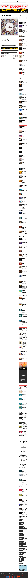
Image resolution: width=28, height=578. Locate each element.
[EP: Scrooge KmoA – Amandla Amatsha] (20, 156)
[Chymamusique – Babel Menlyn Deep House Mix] (20, 432)
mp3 (8, 53)
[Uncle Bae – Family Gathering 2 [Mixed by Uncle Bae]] (20, 509)
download (24, 542)
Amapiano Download (23, 443)
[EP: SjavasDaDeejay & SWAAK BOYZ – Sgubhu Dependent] (20, 57)
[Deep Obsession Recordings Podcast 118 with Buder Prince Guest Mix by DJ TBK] (20, 490)
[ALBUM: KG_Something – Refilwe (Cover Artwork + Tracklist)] (20, 222)
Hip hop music (24, 549)
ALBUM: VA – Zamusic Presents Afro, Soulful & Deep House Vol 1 (24, 291)
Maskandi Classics (21, 553)
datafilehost (21, 538)
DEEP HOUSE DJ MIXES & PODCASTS (22, 468)
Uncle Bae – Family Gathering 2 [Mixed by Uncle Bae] (24, 509)
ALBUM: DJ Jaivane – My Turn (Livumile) (24, 117)
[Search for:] (23, 18)
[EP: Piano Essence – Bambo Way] (20, 152)
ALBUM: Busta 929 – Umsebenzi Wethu (24, 113)
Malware (5, 53)
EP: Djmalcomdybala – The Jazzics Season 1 (24, 148)
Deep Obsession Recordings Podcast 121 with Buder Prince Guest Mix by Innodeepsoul (24, 480)
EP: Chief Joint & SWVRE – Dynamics (24, 162)
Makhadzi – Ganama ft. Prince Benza (24, 185)
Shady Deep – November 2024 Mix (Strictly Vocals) (24, 423)
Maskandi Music (21, 556)
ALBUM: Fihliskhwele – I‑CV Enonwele (24, 139)
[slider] (17, 45)
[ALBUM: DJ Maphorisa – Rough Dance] (20, 69)
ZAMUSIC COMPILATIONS (22, 279)
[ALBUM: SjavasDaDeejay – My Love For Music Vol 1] (20, 98)
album (23, 527)
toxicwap (20, 560)
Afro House (20, 520)
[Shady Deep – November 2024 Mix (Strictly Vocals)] (20, 423)
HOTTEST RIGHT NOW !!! (22, 20)
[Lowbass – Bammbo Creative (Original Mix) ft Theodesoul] (20, 408)
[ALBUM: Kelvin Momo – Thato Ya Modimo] (20, 61)
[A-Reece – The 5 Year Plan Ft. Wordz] (20, 198)
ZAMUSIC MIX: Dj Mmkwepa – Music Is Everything (24, 359)
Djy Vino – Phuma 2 (24, 390)
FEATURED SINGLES (21, 166)
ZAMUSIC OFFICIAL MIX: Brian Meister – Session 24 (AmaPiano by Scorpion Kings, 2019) (24, 299)
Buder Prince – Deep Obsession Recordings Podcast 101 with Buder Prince (24, 500)
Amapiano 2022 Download (23, 440)
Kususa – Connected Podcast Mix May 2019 (24, 485)
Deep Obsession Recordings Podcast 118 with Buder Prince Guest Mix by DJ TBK (24, 490)
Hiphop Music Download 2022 (23, 457)
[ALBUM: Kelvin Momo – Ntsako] (20, 78)
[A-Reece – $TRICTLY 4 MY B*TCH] (20, 202)
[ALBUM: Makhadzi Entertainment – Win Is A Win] (20, 65)
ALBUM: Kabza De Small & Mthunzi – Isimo (24, 121)
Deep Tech (20, 542)
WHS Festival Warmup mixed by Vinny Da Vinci (24, 471)
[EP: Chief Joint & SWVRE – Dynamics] (20, 163)
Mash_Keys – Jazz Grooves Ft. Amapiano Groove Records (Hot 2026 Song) (24, 31)
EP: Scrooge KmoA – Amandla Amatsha (24, 155)
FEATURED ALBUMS (21, 236)
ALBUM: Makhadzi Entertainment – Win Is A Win (24, 65)
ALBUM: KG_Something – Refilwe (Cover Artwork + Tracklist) (24, 222)
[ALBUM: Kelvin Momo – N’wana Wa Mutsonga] (20, 36)
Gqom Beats (25, 546)
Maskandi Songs (21, 557)
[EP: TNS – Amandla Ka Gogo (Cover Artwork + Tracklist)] (20, 218)
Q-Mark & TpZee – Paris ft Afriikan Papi (24, 172)
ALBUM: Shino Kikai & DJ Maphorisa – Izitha (24, 102)
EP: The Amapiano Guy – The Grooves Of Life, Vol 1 (24, 26)
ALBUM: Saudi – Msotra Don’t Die (24, 106)
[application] (9, 45)
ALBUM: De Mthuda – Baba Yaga (24, 109)
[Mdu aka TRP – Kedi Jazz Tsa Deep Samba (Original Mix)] (20, 399)
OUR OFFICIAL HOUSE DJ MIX (23, 295)
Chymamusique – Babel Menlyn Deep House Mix (24, 432)
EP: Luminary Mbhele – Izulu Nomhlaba (24, 131)
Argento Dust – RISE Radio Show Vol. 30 (24, 504)
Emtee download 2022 (23, 452)
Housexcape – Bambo (24, 394)
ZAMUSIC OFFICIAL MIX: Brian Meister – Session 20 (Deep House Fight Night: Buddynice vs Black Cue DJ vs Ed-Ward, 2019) (24, 322)
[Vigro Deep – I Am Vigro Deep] (20, 169)
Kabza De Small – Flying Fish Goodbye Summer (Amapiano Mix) (24, 418)
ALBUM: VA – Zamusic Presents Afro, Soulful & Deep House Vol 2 (24, 286)
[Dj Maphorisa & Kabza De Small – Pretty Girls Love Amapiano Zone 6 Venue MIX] (20, 181)
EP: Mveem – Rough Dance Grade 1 (24, 159)
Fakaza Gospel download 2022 (23, 459)
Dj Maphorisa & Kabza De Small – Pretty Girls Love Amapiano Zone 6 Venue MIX (24, 181)
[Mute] (15, 45)
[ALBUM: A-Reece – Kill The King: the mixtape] (20, 90)
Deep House (25, 538)
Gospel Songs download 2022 (23, 458)
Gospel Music (20, 545)
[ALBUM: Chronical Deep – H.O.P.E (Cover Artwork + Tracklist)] (20, 213)
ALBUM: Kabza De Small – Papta (24, 22)
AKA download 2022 (23, 447)
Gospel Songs (21, 546)
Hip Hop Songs (21, 550)
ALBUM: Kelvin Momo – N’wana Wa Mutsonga (24, 36)
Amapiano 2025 (21, 531)
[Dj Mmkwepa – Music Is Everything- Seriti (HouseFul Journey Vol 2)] (20, 354)
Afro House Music (15, 50)
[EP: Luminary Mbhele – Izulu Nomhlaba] (20, 132)
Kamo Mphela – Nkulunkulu (24, 193)
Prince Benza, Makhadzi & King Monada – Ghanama (24, 190)
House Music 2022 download (23, 463)
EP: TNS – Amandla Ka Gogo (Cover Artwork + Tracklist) (24, 218)
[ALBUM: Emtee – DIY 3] (20, 82)
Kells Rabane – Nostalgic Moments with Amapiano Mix (24, 513)
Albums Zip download (23, 466)
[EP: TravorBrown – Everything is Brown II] (20, 144)
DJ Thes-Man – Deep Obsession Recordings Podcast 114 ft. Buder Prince (24, 495)
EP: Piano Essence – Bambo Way (24, 151)
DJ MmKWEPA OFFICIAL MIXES (23, 351)
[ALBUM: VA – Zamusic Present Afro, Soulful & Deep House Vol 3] (20, 282)
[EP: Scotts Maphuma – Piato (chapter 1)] (20, 251)
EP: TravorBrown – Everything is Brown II (24, 143)
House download (23, 461)
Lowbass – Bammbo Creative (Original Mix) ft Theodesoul (24, 407)
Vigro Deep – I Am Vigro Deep (24, 168)
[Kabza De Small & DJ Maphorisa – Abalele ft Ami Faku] (20, 177)
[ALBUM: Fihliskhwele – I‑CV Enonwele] (20, 140)
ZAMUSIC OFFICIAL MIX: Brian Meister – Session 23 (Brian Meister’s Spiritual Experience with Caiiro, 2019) (24, 305)
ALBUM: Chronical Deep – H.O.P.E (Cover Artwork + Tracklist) (24, 213)
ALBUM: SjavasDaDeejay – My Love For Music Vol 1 (24, 97)
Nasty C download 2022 (23, 444)
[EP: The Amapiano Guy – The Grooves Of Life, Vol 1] (20, 243)
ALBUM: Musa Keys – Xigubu (24, 52)
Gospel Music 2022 (23, 460)
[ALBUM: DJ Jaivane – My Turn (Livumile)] (20, 118)
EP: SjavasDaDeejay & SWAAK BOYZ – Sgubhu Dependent (24, 56)
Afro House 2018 (5, 50)
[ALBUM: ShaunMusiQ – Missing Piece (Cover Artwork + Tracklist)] (20, 227)
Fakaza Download (23, 454)
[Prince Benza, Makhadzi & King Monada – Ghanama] (20, 190)
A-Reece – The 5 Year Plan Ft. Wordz (24, 197)
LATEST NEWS (21, 210)
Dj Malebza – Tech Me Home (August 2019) (24, 338)
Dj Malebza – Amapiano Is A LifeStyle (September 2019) (24, 342)
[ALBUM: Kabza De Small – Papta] (20, 23)
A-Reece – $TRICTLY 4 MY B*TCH (24, 201)
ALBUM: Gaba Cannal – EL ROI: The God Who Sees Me (24, 48)
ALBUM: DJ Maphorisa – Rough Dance (24, 69)
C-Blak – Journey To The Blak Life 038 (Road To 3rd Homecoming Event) (24, 427)
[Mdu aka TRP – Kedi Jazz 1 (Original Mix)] (20, 404)
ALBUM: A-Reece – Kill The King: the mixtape (24, 89)
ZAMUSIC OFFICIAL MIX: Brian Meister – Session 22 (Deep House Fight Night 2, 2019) (24, 310)
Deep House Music (21, 541)
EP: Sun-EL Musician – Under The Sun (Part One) (24, 44)
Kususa (2, 53)
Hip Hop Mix (20, 549)
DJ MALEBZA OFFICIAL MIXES (23, 326)
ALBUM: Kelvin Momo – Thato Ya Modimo (24, 60)
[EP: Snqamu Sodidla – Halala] (20, 136)
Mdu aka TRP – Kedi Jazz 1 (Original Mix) (24, 403)
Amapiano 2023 (21, 530)
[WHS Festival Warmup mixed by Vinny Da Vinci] (20, 471)
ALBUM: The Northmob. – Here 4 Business (24, 127)
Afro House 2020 (21, 523)
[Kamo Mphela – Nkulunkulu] (20, 194)
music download (23, 451)
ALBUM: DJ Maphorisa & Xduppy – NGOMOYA (23, 73)
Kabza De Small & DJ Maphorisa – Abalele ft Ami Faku (24, 176)
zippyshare (20, 561)
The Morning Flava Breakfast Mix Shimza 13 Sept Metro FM (24, 475)
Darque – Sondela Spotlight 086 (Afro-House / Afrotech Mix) (24, 413)
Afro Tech (20, 527)
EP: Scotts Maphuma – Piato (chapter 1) (24, 40)
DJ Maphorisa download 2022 (23, 456)
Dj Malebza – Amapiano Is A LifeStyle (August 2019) (24, 347)
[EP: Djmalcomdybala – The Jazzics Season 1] (20, 148)
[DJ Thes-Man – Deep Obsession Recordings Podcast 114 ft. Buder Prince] (20, 495)
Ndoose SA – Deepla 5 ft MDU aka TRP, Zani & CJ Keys (24, 387)
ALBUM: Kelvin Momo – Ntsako (24, 77)
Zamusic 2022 (23, 438)
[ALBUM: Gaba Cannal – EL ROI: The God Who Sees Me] (20, 49)
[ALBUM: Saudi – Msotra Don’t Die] (20, 107)
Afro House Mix (10, 50)
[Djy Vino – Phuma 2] (20, 392)
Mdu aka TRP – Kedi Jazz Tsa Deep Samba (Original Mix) (24, 399)
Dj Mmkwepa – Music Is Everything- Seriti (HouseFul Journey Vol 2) (24, 354)
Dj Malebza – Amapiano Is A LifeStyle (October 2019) (24, 333)
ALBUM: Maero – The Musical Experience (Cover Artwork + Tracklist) (24, 232)
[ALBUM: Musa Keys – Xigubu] (20, 53)
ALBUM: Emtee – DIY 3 (24, 81)
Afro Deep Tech (21, 519)
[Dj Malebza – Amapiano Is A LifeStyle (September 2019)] (20, 343)
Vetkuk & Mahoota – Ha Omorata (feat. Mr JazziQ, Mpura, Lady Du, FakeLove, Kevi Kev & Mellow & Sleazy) (24, 206)
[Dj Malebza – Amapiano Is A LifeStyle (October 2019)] (20, 334)
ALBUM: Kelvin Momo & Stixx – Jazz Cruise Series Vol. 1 (24, 85)
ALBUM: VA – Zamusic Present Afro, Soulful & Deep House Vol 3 (24, 282)
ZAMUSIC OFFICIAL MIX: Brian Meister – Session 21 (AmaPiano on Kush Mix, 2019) (24, 315)
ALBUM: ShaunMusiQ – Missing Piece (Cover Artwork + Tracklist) (24, 227)
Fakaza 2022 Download (23, 455)
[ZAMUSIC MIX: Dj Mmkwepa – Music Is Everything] (20, 359)
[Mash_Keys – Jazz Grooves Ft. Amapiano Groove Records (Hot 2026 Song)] (20, 31)
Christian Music (21, 535)
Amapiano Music (21, 534)
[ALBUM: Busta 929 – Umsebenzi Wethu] (20, 114)
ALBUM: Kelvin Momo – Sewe (24, 93)
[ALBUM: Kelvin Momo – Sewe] (20, 94)
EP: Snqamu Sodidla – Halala (24, 135)
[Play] (1, 45)
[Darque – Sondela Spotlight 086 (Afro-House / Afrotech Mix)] (20, 414)
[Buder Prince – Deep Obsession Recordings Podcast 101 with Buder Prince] (20, 500)
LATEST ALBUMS (21, 124)
